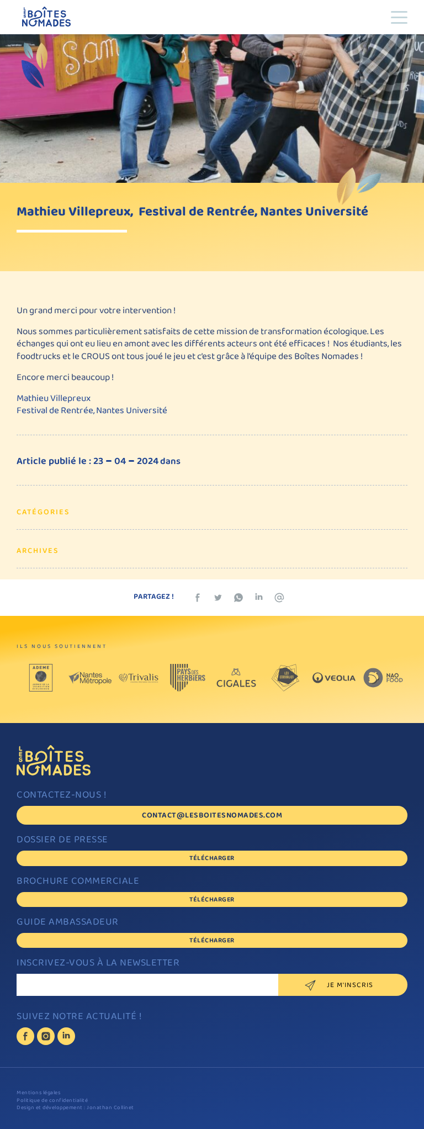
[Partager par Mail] (279, 597)
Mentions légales (38, 1093)
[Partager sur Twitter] (218, 597)
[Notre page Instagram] (46, 1036)
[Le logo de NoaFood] (383, 677)
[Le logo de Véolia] (334, 677)
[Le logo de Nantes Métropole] (90, 677)
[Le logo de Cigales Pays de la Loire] (236, 677)
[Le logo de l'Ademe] (41, 677)
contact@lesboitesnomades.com (212, 816)
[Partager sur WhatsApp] (238, 597)
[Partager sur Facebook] (197, 597)
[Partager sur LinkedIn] (259, 597)
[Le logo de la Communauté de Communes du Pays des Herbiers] (187, 677)
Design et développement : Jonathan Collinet (75, 1108)
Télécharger (212, 858)
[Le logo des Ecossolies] (285, 677)
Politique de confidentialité (52, 1101)
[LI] (66, 1036)
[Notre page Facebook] (25, 1036)
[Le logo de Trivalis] (138, 677)
